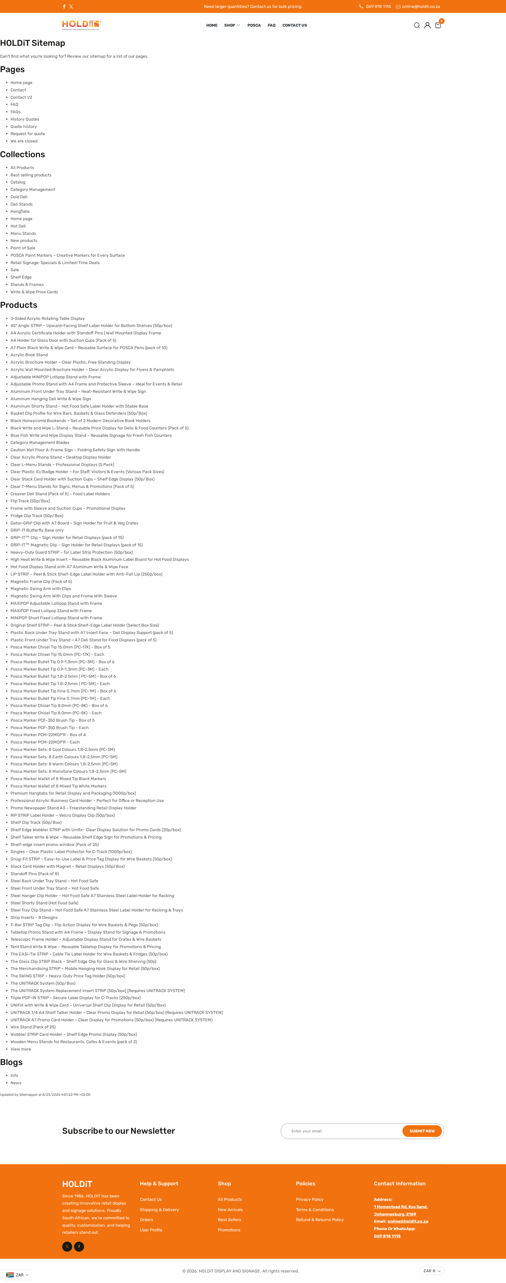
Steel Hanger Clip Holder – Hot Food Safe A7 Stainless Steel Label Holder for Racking (92, 895)
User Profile (151, 1229)
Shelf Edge (21, 277)
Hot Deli (18, 226)
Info (14, 1075)
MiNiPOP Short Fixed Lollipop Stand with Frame (56, 617)
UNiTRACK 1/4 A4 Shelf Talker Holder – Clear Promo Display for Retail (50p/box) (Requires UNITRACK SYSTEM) (117, 1012)
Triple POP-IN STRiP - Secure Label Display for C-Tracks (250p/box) (76, 997)
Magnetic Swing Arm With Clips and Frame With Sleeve (64, 595)
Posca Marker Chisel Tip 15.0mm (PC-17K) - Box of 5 (60, 647)
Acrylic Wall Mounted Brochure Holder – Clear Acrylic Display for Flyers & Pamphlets (92, 369)
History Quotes (25, 119)
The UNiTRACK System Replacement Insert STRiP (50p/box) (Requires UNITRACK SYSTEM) (98, 990)
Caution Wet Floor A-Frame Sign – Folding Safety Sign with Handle (75, 449)
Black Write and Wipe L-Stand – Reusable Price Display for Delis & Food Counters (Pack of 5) (99, 427)
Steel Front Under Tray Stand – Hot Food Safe (55, 888)
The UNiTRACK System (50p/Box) (43, 983)
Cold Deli (19, 196)
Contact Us (295, 25)
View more (21, 1049)
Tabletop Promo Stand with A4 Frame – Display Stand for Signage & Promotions (88, 932)
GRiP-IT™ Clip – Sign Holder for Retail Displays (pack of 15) (67, 537)
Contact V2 (21, 97)
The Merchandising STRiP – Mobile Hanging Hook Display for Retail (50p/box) (85, 968)
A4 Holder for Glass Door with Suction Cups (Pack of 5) (63, 340)
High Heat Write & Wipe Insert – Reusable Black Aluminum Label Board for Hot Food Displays (100, 559)
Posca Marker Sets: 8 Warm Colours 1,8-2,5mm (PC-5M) (64, 763)
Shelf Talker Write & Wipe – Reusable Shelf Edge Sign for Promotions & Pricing (86, 837)
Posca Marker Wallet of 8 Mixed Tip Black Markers (58, 778)
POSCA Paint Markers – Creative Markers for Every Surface (68, 255)
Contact (18, 89)
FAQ (271, 25)
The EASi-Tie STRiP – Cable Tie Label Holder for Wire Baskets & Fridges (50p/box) (89, 954)
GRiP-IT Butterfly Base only (37, 530)
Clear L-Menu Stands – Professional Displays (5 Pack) (62, 464)
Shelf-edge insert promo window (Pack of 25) (55, 844)
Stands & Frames (27, 284)
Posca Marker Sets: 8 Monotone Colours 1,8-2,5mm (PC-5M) (68, 771)
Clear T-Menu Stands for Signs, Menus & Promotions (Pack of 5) (72, 486)
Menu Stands (23, 233)
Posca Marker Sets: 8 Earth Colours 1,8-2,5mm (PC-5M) (64, 756)
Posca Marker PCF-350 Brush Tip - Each (50, 727)
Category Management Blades (40, 442)
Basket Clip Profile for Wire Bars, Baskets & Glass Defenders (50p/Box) (79, 413)
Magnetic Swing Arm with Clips (41, 588)
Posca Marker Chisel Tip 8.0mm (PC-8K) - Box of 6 (59, 705)
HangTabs (20, 211)
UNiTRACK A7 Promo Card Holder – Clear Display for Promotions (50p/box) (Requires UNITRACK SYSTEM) (111, 1019)
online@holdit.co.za (421, 6)
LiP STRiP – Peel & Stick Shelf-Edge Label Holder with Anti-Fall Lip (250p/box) (86, 574)
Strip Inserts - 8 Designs (34, 917)
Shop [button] (230, 25)
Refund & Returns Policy (320, 1219)
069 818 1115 (378, 6)
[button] (417, 25)
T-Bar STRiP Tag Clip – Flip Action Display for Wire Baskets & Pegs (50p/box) (84, 924)
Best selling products (31, 174)
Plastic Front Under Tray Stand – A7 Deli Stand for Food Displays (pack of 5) (84, 639)
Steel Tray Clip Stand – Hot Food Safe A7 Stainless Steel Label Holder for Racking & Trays (97, 910)
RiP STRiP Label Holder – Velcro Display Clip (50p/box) (63, 815)
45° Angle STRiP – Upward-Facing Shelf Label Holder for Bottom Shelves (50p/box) (91, 325)
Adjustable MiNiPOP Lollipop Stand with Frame (56, 376)
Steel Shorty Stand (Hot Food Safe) (44, 902)
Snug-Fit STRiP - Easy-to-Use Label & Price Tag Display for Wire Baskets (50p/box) (91, 858)
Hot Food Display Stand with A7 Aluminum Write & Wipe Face (69, 566)
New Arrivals (230, 1209)
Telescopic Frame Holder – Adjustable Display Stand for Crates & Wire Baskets (86, 939)
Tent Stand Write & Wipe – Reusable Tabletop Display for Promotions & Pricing (86, 946)
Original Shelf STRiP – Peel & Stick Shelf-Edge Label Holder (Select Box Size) (85, 625)
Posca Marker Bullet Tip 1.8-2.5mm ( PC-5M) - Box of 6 (63, 676)
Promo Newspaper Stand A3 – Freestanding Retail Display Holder (74, 807)
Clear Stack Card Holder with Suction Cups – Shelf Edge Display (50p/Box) (82, 479)
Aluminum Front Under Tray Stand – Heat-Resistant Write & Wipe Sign (78, 391)
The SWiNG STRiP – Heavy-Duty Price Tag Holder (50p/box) (68, 975)
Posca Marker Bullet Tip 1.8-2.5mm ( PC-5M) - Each (60, 683)
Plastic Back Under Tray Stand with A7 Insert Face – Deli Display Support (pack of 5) (92, 632)
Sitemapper (28, 1095)
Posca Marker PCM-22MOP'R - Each (45, 742)
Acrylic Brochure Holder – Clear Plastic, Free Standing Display (71, 362)
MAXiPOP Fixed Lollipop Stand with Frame (51, 610)
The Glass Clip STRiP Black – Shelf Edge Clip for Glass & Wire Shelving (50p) (83, 961)
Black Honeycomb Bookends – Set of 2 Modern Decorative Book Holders (80, 420)
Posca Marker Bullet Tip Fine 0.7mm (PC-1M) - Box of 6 (63, 690)
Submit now (422, 1130)
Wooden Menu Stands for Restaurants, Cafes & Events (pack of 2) (74, 1041)
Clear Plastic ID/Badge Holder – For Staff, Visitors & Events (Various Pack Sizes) (87, 471)
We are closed (24, 140)
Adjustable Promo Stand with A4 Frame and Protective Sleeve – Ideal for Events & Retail (96, 384)
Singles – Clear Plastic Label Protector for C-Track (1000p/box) (71, 851)
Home (211, 25)
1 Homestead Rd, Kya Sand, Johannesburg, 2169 (401, 1210)
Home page (21, 82)
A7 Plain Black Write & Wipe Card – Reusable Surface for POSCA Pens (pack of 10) (89, 347)
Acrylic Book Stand (29, 354)
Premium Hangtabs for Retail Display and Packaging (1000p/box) (73, 793)
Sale (15, 269)
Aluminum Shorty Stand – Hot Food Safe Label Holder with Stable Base (79, 406)
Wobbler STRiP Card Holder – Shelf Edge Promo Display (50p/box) (74, 1034)
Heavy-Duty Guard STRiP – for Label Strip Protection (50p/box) (72, 552)
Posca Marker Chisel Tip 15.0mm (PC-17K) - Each (57, 654)
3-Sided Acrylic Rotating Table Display (48, 318)
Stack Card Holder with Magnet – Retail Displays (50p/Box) (68, 866)
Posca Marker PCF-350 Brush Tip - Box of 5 (53, 720)
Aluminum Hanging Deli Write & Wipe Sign (51, 398)
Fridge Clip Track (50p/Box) (37, 515)
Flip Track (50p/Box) (30, 500)
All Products (22, 167)
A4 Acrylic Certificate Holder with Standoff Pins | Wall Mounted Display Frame (86, 332)
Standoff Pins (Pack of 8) (35, 873)
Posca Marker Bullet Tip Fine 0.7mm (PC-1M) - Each (60, 698)
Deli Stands (22, 204)
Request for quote (28, 133)
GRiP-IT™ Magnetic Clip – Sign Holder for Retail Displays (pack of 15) (77, 544)
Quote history (24, 126)
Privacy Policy (310, 1199)
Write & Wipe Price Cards (34, 291)
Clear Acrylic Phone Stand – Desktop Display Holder (61, 457)
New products (24, 240)
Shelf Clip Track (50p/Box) (36, 822)
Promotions (229, 1229)
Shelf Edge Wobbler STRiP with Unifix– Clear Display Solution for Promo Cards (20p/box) (96, 829)
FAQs (16, 111)
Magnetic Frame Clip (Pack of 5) (41, 581)
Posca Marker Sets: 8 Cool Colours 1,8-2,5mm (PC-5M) (63, 749)
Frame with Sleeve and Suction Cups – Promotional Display (68, 508)
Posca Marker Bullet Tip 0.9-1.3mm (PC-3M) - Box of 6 (63, 661)
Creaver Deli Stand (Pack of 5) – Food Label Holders (60, 493)
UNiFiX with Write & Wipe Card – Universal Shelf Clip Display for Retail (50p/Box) (88, 1005)
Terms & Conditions (315, 1209)
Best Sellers (229, 1219)
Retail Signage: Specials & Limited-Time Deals (55, 262)
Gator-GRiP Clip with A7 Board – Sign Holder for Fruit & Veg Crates (74, 523)
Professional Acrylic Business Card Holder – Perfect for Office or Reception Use (87, 800)
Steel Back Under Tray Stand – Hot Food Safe (54, 880)
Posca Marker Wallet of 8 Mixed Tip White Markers (58, 786)
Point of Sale (23, 247)
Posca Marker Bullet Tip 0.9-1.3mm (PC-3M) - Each (60, 669)
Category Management (33, 189)
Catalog (18, 182)
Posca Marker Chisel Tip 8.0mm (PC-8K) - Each (56, 712)
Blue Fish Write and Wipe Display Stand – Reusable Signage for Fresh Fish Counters (91, 435)
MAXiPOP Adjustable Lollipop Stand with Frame (56, 603)
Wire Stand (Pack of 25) (33, 1026)
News (16, 1082)
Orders (146, 1219)
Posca (254, 25)
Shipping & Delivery (159, 1209)
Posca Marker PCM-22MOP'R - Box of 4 (48, 734)
